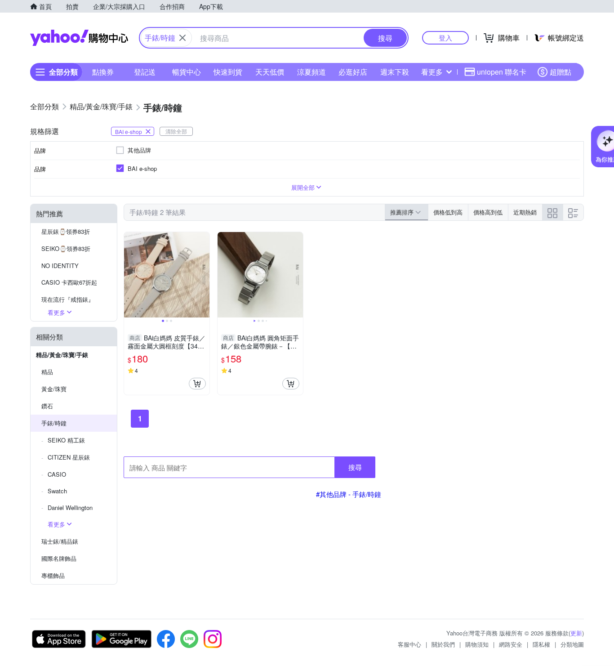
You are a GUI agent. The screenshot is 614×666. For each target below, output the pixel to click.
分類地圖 (572, 644)
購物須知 (477, 644)
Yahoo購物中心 (79, 38)
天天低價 (269, 72)
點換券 (103, 72)
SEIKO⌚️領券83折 (65, 248)
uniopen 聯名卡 (501, 72)
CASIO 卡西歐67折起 (69, 282)
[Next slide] (203, 275)
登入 (445, 37)
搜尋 (355, 467)
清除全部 (176, 131)
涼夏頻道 (311, 72)
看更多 (432, 72)
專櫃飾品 (53, 575)
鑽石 (47, 406)
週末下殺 (394, 72)
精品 (47, 371)
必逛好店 (352, 72)
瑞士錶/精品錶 (59, 541)
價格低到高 (448, 212)
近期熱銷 (525, 212)
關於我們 (443, 644)
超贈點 (560, 72)
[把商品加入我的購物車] (197, 383)
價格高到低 (488, 212)
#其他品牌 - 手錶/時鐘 (348, 494)
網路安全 (510, 644)
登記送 (145, 72)
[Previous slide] (130, 275)
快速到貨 (228, 72)
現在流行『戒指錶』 (67, 299)
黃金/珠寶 (54, 388)
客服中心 (409, 644)
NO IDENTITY (60, 265)
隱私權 (541, 644)
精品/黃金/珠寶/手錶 (62, 354)
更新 (576, 633)
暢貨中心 (186, 72)
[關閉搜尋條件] (182, 37)
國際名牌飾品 (58, 558)
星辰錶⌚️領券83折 (65, 231)
